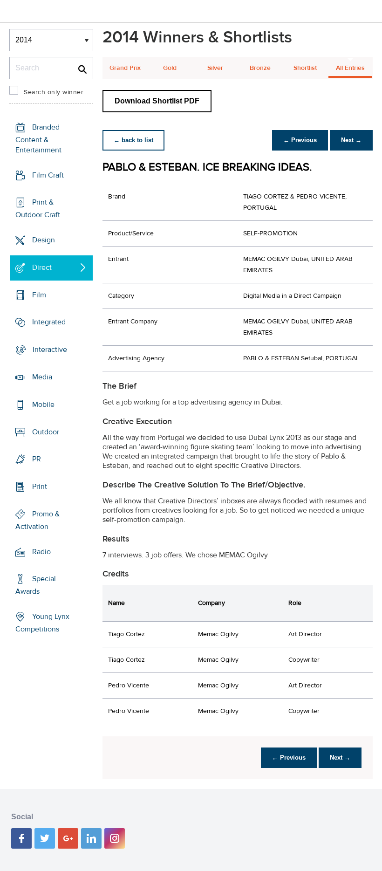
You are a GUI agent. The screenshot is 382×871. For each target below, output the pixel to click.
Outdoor (45, 431)
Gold (170, 68)
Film (39, 295)
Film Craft (48, 175)
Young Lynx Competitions (42, 623)
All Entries (350, 68)
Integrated (49, 322)
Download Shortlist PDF (157, 101)
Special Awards (35, 585)
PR (36, 459)
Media (42, 377)
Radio (41, 551)
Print (39, 486)
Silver (215, 68)
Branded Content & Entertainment (38, 139)
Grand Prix (125, 68)
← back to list (133, 140)
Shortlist (305, 68)
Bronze (260, 68)
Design (43, 240)
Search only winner (53, 92)
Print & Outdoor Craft (37, 208)
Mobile (43, 404)
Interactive (50, 349)
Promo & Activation (37, 520)
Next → (351, 140)
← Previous (300, 140)
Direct (42, 267)
